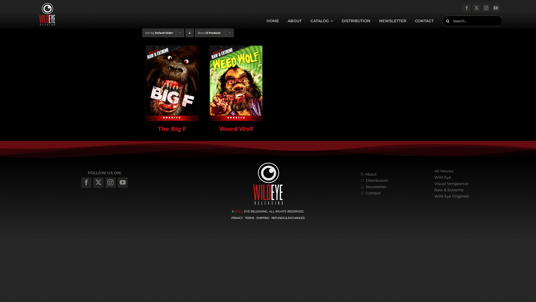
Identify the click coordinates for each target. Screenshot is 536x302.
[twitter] (476, 8)
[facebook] (467, 8)
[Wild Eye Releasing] (268, 164)
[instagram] (486, 8)
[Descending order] (190, 33)
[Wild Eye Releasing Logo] (47, 5)
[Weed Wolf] (236, 83)
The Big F (172, 128)
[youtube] (496, 8)
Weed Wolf (236, 128)
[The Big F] (172, 83)
